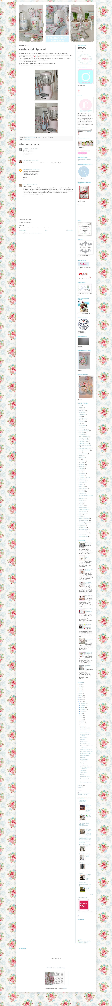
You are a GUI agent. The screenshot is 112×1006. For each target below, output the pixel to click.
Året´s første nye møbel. (86, 782)
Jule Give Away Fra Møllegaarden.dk (89, 610)
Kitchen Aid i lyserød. (85, 776)
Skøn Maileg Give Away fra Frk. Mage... (88, 584)
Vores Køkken (27, 139)
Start (46, 230)
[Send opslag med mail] (43, 137)
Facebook (81, 427)
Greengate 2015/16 (84, 443)
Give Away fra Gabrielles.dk (88, 653)
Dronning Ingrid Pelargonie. (84, 760)
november (83, 705)
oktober (83, 707)
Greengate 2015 (83, 441)
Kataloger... (82, 468)
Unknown (25, 169)
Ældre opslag (69, 230)
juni (82, 715)
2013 (80, 697)
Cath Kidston (82, 419)
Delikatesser (82, 421)
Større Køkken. (84, 772)
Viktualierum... (83, 770)
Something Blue (82, 801)
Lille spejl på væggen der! (86, 751)
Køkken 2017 (82, 473)
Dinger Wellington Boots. (86, 749)
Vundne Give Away (83, 536)
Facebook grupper (83, 429)
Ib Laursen (81, 457)
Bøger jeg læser (83, 418)
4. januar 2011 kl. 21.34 (32, 160)
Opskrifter (81, 500)
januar (82, 726)
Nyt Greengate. (84, 737)
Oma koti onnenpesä (84, 853)
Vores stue (81, 531)
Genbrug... (83, 757)
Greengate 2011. (84, 765)
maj (82, 717)
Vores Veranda (82, 534)
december (83, 703)
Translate (89, 131)
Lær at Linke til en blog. (86, 730)
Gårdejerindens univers (85, 862)
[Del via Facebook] (50, 137)
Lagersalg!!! (82, 479)
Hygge (80, 455)
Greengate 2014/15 (84, 439)
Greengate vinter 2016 (84, 450)
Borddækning (82, 414)
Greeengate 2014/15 (84, 436)
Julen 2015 (81, 466)
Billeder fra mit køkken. (85, 753)
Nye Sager (81, 498)
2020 (80, 684)
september (83, 709)
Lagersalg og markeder (84, 477)
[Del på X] (49, 137)
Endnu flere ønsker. (85, 732)
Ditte (24, 184)
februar (82, 724)
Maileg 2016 (82, 486)
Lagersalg (81, 475)
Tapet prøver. (83, 762)
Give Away (81, 432)
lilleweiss (81, 828)
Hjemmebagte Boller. (85, 727)
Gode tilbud (82, 434)
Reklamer (81, 505)
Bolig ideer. (81, 410)
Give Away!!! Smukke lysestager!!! (88, 626)
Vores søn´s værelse (84, 532)
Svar (24, 156)
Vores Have (82, 523)
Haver (80, 452)
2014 (80, 405)
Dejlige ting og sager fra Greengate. (86, 767)
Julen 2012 (81, 461)
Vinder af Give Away (84, 518)
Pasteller (81, 502)
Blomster (81, 409)
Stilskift (80, 514)
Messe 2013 (82, 491)
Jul (79, 459)
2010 (80, 785)
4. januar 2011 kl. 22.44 (33, 169)
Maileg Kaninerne (83, 488)
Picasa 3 (82, 774)
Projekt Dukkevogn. (85, 743)
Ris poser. (82, 739)
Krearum (81, 470)
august (82, 711)
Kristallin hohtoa (83, 804)
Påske (80, 503)
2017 (80, 689)
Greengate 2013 (83, 438)
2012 (80, 699)
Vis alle (91, 894)
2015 (80, 693)
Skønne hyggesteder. (84, 509)
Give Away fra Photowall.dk (88, 543)
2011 (80, 701)
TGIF (87, 846)
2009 (80, 787)
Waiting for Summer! (83, 825)
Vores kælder (82, 525)
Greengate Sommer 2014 (85, 445)
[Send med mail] (46, 137)
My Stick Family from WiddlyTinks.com (56, 967)
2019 (80, 686)
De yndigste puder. (84, 755)
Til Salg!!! (81, 516)
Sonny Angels (82, 513)
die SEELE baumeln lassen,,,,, (88, 888)
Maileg (80, 484)
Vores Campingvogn (84, 522)
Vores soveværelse (83, 529)
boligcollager (82, 412)
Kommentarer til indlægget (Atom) (33, 233)
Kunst (80, 471)
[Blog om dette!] (47, 137)
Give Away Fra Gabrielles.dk (88, 596)
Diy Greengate (82, 425)
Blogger (65, 988)
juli (81, 713)
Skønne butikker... (83, 507)
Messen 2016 (82, 493)
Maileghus (81, 490)
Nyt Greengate (88, 639)
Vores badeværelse (83, 520)
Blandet (81, 407)
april (82, 719)
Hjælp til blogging (83, 453)
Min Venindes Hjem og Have (86, 495)
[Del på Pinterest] (52, 137)
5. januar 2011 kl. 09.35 (31, 184)
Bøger (80, 416)
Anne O (25, 160)
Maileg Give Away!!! (88, 556)
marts (82, 722)
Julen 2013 (81, 462)
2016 (80, 691)
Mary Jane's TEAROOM (85, 814)
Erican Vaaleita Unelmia (85, 844)
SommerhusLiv (82, 511)
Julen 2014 (81, 464)
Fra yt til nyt (88, 864)
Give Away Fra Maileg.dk (88, 570)
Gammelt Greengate (84, 430)
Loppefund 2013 (83, 481)
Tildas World (82, 800)
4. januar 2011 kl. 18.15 (31, 148)
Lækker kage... (84, 741)
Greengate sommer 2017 (85, 448)
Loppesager (82, 482)
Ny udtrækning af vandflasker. (84, 779)
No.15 (24, 148)
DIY (80, 423)
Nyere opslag (22, 230)
